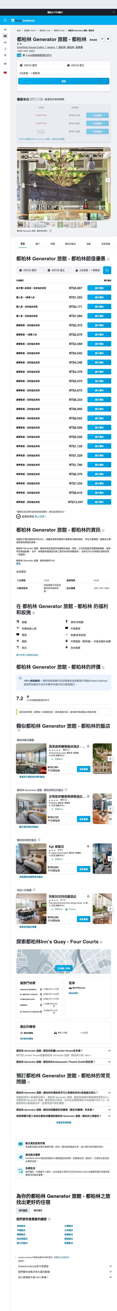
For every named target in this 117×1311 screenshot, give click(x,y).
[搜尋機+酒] (5, 49)
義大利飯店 (22, 1242)
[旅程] (5, 64)
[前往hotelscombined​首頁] (23, 20)
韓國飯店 (21, 1234)
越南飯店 (68, 1238)
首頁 (19, 30)
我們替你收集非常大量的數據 (34, 1271)
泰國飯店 (68, 1242)
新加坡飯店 (22, 1238)
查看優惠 (83, 769)
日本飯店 (68, 1230)
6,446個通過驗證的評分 (39, 55)
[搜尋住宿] (5, 36)
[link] (32, 777)
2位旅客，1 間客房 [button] (30, 73)
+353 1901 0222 (26, 51)
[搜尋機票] (5, 30)
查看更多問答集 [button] (63, 1122)
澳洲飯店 (21, 1225)
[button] (113, 12)
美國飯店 (68, 1234)
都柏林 (42, 30)
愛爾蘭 (27, 30)
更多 (18, 563)
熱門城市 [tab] (38, 1210)
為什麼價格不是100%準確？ (33, 1277)
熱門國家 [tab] (23, 1210)
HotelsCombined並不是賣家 (33, 1266)
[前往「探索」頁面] (5, 55)
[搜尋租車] (5, 42)
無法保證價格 (63, 1257)
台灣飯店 (68, 1225)
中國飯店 (21, 1230)
